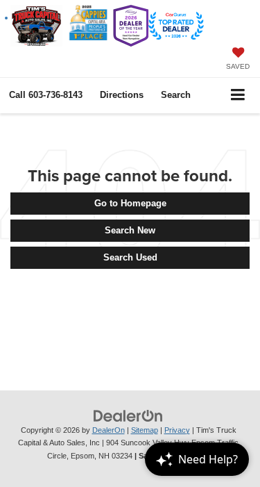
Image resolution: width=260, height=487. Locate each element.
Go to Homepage (130, 203)
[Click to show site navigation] (238, 95)
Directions (122, 95)
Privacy (177, 430)
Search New (130, 230)
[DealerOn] (128, 415)
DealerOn (108, 430)
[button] (46, 95)
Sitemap (144, 430)
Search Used (130, 257)
